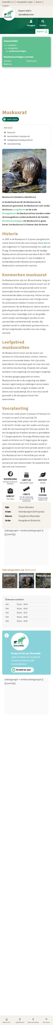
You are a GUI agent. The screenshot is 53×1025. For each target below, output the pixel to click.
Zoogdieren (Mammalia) (29, 516)
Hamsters (7, 61)
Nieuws (38, 2)
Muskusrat (8, 64)
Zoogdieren (11, 45)
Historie (11, 132)
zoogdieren (19, 209)
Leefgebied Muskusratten (20, 139)
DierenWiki (8, 2)
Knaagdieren (13, 48)
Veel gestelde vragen (25, 2)
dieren (47, 242)
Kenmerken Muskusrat (18, 136)
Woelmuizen (31, 61)
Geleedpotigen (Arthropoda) (31, 511)
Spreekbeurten (26, 14)
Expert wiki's (24, 10)
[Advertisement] (26, 81)
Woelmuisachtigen (17, 51)
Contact (5, 6)
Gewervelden (11, 40)
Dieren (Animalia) (26, 507)
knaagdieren (9, 213)
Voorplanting (14, 143)
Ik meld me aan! (23, 670)
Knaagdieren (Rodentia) (29, 520)
